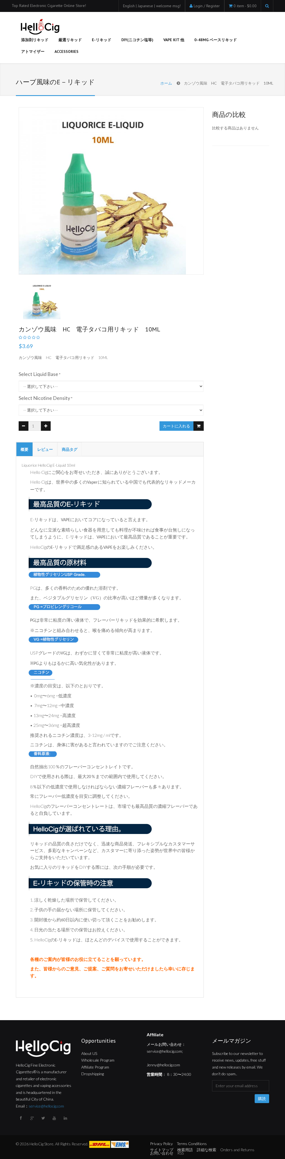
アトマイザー (33, 51)
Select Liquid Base (38, 374)
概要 (24, 449)
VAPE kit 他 (173, 39)
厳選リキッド (70, 39)
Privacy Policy (161, 1143)
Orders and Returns (237, 1149)
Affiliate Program (95, 1067)
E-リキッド (101, 39)
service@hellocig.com (46, 1106)
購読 (262, 1098)
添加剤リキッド (34, 39)
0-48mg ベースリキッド (215, 39)
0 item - (245, 5)
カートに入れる (176, 426)
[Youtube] (54, 1118)
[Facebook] (21, 1118)
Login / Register (207, 5)
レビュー (45, 449)
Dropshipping (92, 1073)
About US (89, 1053)
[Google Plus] (32, 1118)
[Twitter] (43, 1118)
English (129, 5)
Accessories (66, 51)
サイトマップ (161, 1149)
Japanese (146, 5)
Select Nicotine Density (44, 398)
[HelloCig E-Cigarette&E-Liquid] (39, 27)
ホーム (166, 83)
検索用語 (185, 1149)
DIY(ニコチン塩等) (137, 39)
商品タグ (69, 449)
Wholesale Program (97, 1060)
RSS (180, 1153)
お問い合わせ (161, 1153)
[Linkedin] (66, 1118)
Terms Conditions (192, 1143)
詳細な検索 (206, 1149)
